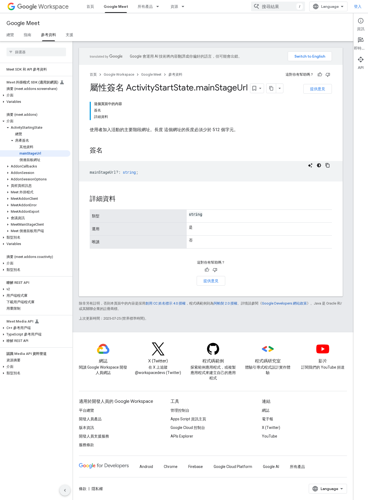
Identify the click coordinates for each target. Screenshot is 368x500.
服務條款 (86, 445)
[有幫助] (320, 75)
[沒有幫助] (328, 75)
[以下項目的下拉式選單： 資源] (184, 6)
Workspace (53, 6)
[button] (35, 95)
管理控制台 (180, 410)
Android (146, 466)
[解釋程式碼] (310, 165)
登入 (358, 6)
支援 (69, 34)
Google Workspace (119, 74)
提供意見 (317, 88)
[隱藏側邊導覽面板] (65, 490)
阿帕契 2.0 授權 (225, 303)
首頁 (90, 6)
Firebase (195, 466)
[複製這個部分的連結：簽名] (108, 151)
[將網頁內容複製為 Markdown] (271, 88)
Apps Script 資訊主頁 (188, 419)
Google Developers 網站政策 (284, 303)
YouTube (269, 436)
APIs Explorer (182, 436)
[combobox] (278, 6)
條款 (82, 489)
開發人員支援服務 (94, 436)
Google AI (271, 466)
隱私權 (97, 489)
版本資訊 (86, 427)
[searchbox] (36, 52)
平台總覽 (86, 410)
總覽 (10, 34)
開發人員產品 (90, 419)
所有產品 (145, 6)
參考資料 (48, 34)
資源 (174, 6)
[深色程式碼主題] (319, 165)
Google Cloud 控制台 (188, 427)
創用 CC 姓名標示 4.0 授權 (165, 303)
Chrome (171, 466)
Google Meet (116, 6)
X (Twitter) (271, 427)
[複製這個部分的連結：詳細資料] (121, 199)
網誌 (265, 410)
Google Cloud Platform (233, 466)
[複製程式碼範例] (327, 165)
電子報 (267, 419)
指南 (27, 34)
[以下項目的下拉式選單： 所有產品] (159, 6)
